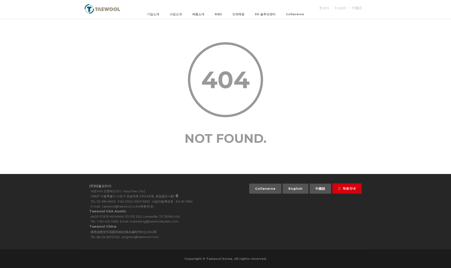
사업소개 (176, 14)
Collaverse (295, 14)
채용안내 (349, 188)
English (340, 8)
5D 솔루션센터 (265, 14)
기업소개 (153, 14)
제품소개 (198, 14)
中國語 (357, 8)
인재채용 (238, 14)
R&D (218, 14)
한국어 (324, 8)
